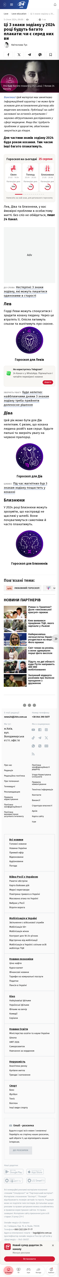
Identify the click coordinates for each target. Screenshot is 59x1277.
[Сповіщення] (55, 4)
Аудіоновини (16, 861)
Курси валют (16, 967)
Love (6, 14)
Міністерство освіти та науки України (29, 1033)
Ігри (34, 822)
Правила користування (11, 798)
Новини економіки (21, 959)
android (13, 1171)
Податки (13, 981)
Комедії (13, 1013)
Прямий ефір (16, 852)
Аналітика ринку (18, 1066)
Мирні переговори (19, 889)
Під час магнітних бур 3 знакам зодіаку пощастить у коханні (25, 488)
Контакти (36, 795)
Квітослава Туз (19, 45)
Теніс (12, 1098)
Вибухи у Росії (16, 903)
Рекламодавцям (12, 792)
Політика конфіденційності (13, 806)
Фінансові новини (19, 972)
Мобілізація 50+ (17, 927)
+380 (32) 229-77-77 (23, 1229)
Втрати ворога (17, 907)
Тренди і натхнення (19, 1074)
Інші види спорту (18, 1107)
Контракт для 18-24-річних (23, 935)
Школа (13, 1037)
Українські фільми (19, 1005)
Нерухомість (17, 1061)
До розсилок (20, 1150)
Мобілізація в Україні (23, 918)
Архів (34, 811)
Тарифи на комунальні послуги (26, 976)
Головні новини (18, 843)
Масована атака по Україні (23, 898)
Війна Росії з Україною (23, 876)
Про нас (8, 765)
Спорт (13, 1085)
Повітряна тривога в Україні (24, 894)
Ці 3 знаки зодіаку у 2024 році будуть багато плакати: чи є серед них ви (42, 14)
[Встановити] (29, 1252)
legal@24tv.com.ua (42, 1232)
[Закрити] (52, 1245)
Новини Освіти (18, 1028)
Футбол (13, 1094)
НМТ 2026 (14, 1042)
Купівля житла (17, 1070)
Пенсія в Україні (18, 985)
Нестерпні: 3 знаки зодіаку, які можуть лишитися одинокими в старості (25, 291)
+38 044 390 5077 (41, 716)
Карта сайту (38, 816)
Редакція (8, 770)
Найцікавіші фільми (20, 1000)
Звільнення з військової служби (26, 922)
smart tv (13, 1180)
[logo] (21, 4)
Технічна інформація (42, 790)
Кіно (12, 996)
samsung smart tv (36, 1180)
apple (36, 1171)
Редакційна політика (14, 776)
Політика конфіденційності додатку (41, 767)
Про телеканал (11, 781)
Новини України (18, 848)
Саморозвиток (17, 1046)
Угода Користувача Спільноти (41, 776)
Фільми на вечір (18, 1009)
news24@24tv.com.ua (15, 716)
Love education (19, 14)
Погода (13, 865)
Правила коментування (39, 783)
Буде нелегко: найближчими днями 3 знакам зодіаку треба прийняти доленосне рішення (26, 398)
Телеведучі (9, 787)
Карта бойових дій (19, 885)
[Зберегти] (50, 54)
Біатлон (13, 1103)
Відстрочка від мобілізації (23, 940)
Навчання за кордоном (21, 1050)
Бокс (11, 1090)
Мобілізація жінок (19, 931)
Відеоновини (16, 857)
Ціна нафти (15, 963)
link (33, 729)
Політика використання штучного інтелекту (14, 814)
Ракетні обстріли (18, 880)
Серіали (13, 1018)
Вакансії (36, 800)
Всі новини (16, 839)
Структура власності (42, 806)
